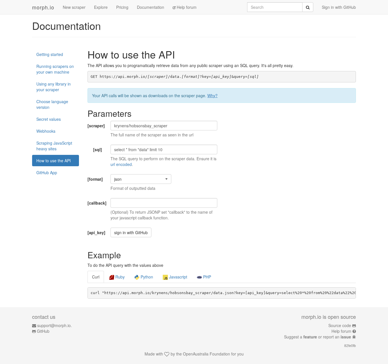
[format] (95, 179)
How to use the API (53, 160)
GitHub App (46, 172)
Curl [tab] (95, 277)
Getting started (49, 54)
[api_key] (96, 232)
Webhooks (45, 131)
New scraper (74, 7)
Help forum (186, 7)
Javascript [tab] (177, 277)
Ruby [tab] (119, 277)
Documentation (150, 7)
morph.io (43, 7)
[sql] (97, 149)
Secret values (48, 119)
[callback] (96, 203)
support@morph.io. (54, 325)
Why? (212, 95)
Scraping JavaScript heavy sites (54, 145)
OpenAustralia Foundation (206, 354)
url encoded (121, 164)
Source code (339, 325)
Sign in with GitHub (339, 7)
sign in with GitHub (131, 232)
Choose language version (52, 104)
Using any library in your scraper (53, 86)
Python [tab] (146, 277)
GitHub (43, 331)
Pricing (122, 7)
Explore (101, 7)
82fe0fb (350, 345)
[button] (140, 179)
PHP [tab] (206, 277)
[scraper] (96, 125)
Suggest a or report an (317, 337)
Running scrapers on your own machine (55, 69)
